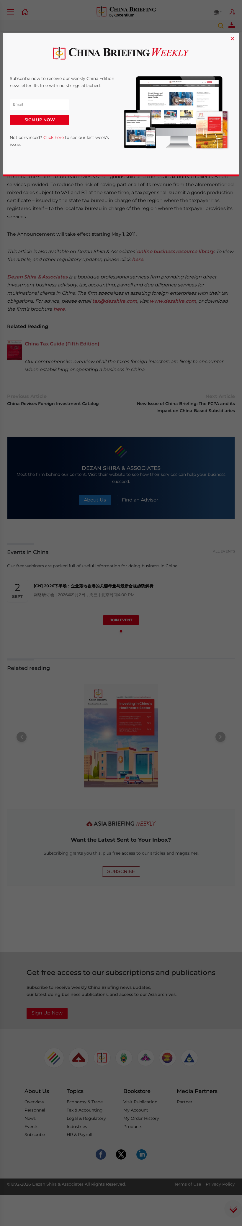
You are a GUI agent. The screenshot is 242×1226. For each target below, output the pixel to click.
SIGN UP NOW (39, 120)
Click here (53, 137)
